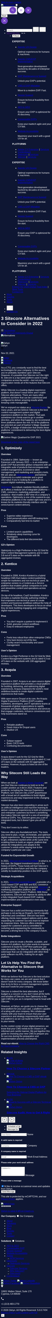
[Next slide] (11, 1120)
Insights (10, 297)
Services (44, 149)
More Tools (17, 289)
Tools (9, 299)
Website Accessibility (28, 131)
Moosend (42, 887)
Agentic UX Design (27, 47)
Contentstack (24, 152)
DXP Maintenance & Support (32, 76)
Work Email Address (37, 1157)
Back (4, 16)
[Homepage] (8, 1204)
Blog (9, 1228)
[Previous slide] (4, 1120)
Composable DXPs (27, 119)
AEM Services (17, 1258)
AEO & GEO (24, 107)
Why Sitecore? (17, 1271)
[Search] (9, 10)
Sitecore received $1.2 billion (24, 861)
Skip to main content (11, 2)
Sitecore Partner (39, 407)
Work (9, 294)
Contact (10, 1236)
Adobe (10, 1256)
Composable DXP (16, 1248)
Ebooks (10, 1231)
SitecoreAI (15, 1273)
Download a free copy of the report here (20, 442)
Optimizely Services (20, 1263)
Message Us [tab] (13, 1129)
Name (30, 1134)
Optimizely (23, 154)
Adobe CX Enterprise (28, 149)
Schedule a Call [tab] (14, 1126)
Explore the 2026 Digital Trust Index (29, 287)
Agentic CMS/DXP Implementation (27, 60)
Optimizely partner (25, 475)
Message (29, 1175)
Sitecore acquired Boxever (22, 882)
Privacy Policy (8, 1199)
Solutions (11, 1223)
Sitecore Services (18, 1268)
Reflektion (41, 889)
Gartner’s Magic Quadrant (30, 783)
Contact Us (17, 292)
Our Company (26, 1216)
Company (32, 1145)
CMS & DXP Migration (29, 85)
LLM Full (33, 1312)
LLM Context (22, 1312)
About (9, 302)
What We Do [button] (13, 33)
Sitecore (22, 157)
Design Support (25, 95)
